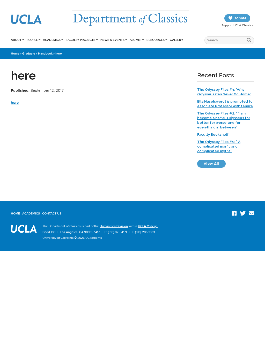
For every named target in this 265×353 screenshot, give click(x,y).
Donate (239, 18)
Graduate (28, 53)
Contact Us (51, 213)
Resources (155, 40)
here (15, 103)
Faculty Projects (80, 40)
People (32, 40)
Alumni (135, 40)
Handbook (45, 53)
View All (215, 163)
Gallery (176, 40)
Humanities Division (114, 226)
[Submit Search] (249, 40)
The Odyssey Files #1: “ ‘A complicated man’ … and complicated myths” (218, 146)
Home (15, 53)
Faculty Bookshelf (213, 134)
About (16, 40)
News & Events (112, 40)
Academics (52, 40)
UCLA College (148, 226)
